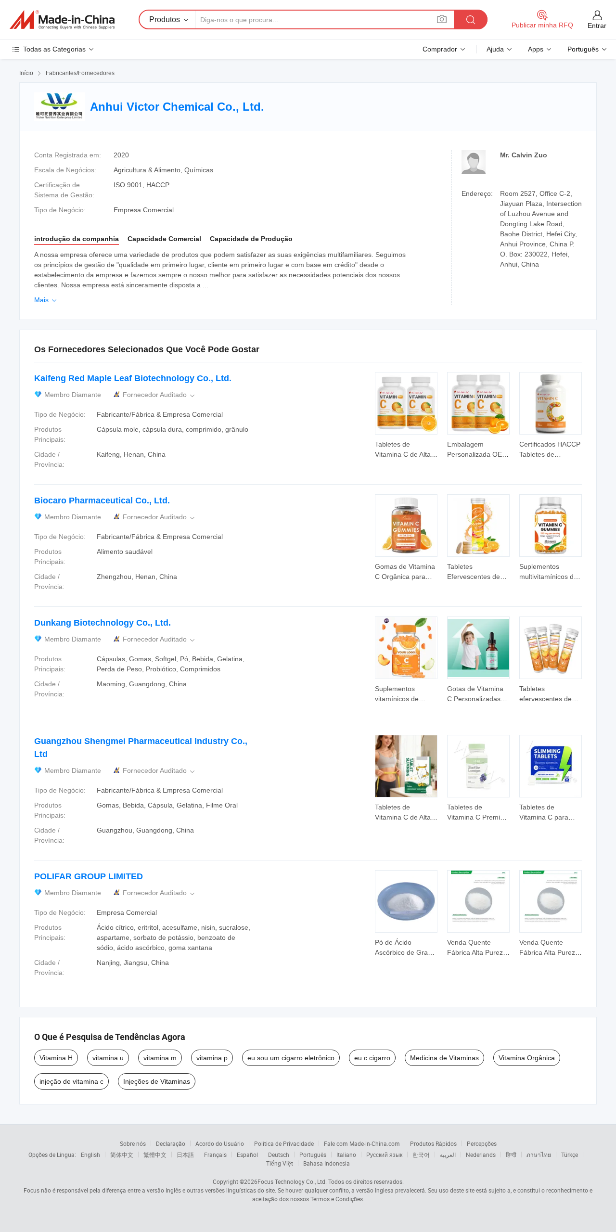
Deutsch (278, 1154)
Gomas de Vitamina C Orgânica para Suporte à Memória (405, 576)
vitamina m (160, 1058)
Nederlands (481, 1154)
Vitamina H (56, 1058)
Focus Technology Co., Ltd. (292, 1181)
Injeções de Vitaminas (156, 1081)
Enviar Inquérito (406, 448)
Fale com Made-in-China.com (362, 1143)
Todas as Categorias (54, 49)
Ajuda (495, 49)
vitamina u (108, 1058)
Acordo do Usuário (219, 1143)
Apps (535, 49)
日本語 (185, 1154)
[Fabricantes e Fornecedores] (62, 20)
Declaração (170, 1143)
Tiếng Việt (279, 1163)
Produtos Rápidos (433, 1143)
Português (312, 1154)
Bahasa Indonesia (326, 1163)
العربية (448, 1154)
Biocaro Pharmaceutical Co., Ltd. (102, 500)
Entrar (597, 25)
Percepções (482, 1143)
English (90, 1154)
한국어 (421, 1154)
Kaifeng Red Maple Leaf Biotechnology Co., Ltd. (132, 378)
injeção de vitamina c (71, 1081)
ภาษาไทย (538, 1154)
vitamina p (212, 1058)
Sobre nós (133, 1143)
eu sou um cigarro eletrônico (290, 1058)
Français (215, 1154)
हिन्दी (511, 1154)
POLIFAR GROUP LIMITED (88, 876)
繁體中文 (155, 1154)
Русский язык (384, 1154)
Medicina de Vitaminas (444, 1058)
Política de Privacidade (284, 1143)
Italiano (346, 1154)
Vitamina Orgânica (527, 1058)
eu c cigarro (372, 1058)
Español (247, 1154)
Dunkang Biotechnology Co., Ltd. (102, 623)
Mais (46, 300)
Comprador (440, 49)
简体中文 (121, 1154)
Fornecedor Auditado (159, 395)
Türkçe (569, 1154)
